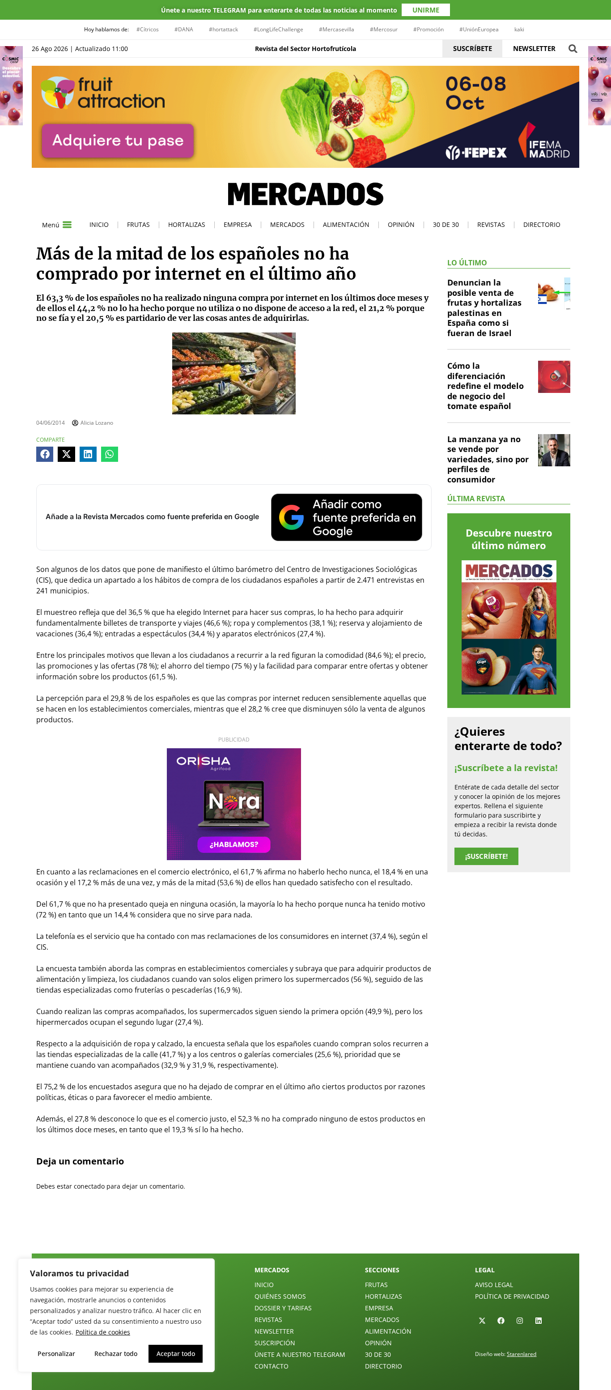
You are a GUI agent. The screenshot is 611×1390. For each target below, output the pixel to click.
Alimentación (346, 224)
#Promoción (428, 29)
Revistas (491, 224)
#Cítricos (147, 29)
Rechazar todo (115, 1353)
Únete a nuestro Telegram (300, 1354)
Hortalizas (186, 224)
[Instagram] (520, 1320)
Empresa (238, 224)
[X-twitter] (482, 1320)
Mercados (287, 224)
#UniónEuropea (479, 29)
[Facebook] (501, 1320)
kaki (519, 29)
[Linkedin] (538, 1320)
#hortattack (223, 29)
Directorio (541, 224)
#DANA (183, 29)
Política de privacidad (512, 1296)
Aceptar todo (176, 1353)
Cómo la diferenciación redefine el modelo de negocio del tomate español (485, 385)
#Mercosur (384, 29)
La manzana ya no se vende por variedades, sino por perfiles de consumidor (488, 459)
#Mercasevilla (336, 29)
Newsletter (274, 1331)
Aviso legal (494, 1284)
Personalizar (56, 1353)
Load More (305, 1232)
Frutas (138, 224)
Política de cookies (103, 1332)
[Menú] (67, 224)
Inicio (99, 224)
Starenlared (521, 1354)
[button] (572, 48)
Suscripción (275, 1343)
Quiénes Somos (280, 1296)
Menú (50, 225)
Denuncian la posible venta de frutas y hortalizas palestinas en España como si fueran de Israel (484, 307)
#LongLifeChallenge (278, 29)
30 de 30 (446, 224)
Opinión (401, 224)
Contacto (272, 1366)
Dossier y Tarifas (283, 1308)
